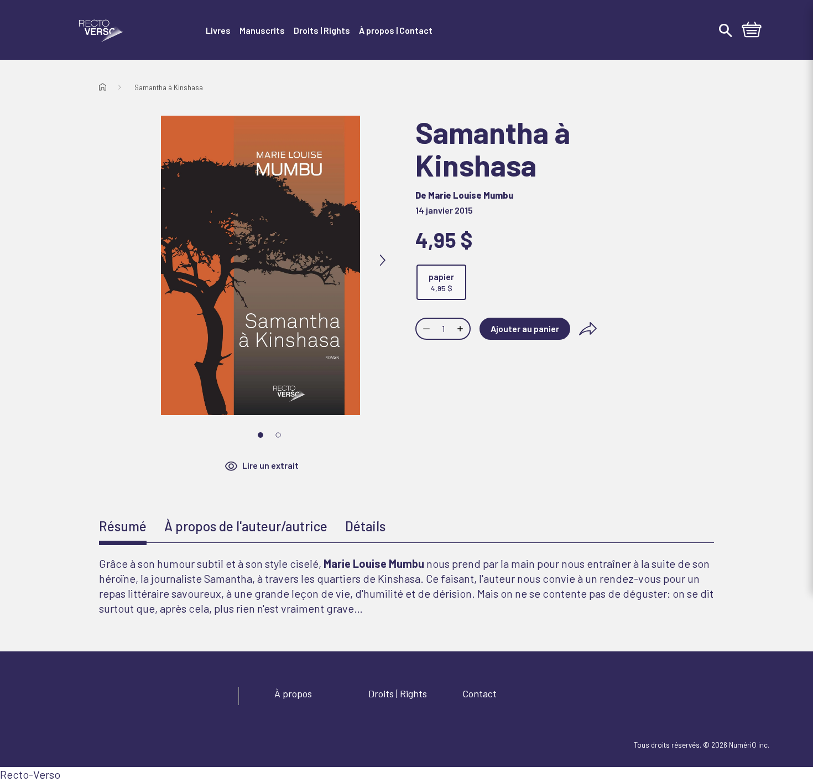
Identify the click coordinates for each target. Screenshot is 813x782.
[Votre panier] (751, 31)
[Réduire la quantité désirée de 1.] (425, 329)
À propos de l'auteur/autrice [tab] (245, 526)
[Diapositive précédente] (139, 260)
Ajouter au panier (525, 328)
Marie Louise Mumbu (470, 195)
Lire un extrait (270, 465)
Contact (479, 693)
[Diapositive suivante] (382, 260)
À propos (293, 693)
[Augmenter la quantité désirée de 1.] (461, 329)
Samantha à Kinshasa (168, 87)
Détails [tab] (365, 526)
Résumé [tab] (123, 526)
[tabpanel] (406, 586)
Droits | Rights (397, 693)
